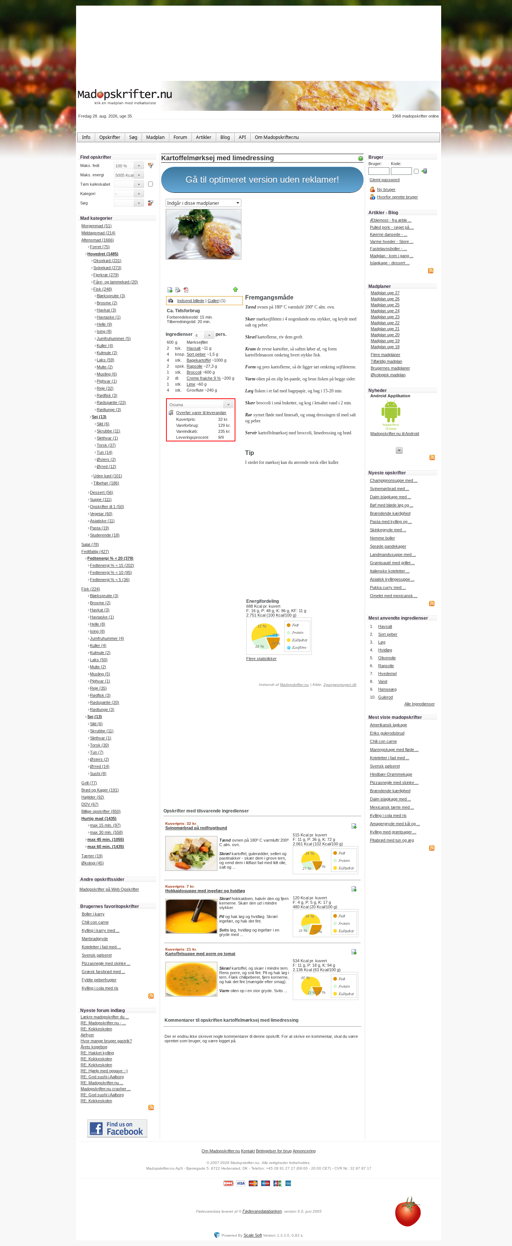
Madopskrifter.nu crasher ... (106, 1089)
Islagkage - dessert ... (390, 263)
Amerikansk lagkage (388, 725)
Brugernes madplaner (390, 368)
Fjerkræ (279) (106, 275)
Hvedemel (387, 673)
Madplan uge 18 (385, 346)
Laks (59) (105, 360)
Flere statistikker (261, 658)
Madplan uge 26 (385, 299)
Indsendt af (283, 685)
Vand (382, 681)
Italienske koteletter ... (390, 571)
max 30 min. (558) (106, 832)
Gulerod (385, 697)
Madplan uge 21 (385, 328)
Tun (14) (104, 452)
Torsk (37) (106, 445)
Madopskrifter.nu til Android (394, 433)
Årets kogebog (94, 1047)
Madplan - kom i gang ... (391, 255)
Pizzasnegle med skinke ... (106, 963)
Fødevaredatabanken (262, 1211)
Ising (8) (104, 331)
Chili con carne (95, 922)
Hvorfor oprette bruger (397, 197)
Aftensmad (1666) (97, 240)
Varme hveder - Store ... (391, 241)
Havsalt (194, 348)
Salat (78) (90, 544)
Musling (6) (107, 374)
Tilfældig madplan (386, 361)
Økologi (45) (92, 863)
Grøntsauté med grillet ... (392, 562)
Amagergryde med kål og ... (395, 823)
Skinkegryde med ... (388, 530)
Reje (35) (98, 688)
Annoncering (304, 1151)
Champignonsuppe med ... (394, 480)
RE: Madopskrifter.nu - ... (103, 1023)
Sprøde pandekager (388, 546)
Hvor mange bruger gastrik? (106, 1041)
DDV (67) (90, 804)
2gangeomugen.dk (339, 685)
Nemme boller (382, 538)
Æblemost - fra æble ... (391, 220)
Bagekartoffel (199, 360)
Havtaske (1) (109, 317)
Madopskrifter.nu (294, 685)
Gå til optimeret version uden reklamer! (262, 179)
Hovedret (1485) (102, 254)
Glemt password (385, 179)
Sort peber (196, 354)
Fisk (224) (90, 589)
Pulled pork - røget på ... (392, 227)
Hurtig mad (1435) (99, 818)
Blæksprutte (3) (111, 296)
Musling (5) (100, 674)
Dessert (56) (101, 492)
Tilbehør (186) (106, 483)
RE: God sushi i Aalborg (102, 1077)
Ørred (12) (106, 466)
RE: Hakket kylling (97, 1053)
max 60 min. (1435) (105, 846)
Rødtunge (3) (109, 409)
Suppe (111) (101, 499)
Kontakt (248, 1151)
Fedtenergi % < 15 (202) (112, 565)
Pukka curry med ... (388, 587)
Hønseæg (387, 689)
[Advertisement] (303, 244)
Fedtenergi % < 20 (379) (110, 558)
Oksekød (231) (107, 260)
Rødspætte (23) (111, 402)
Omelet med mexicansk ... (394, 595)
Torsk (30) (99, 745)
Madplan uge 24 (385, 311)
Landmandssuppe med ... (393, 554)
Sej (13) (99, 416)
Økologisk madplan (388, 375)
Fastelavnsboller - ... (388, 248)
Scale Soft (253, 1235)
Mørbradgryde (95, 938)
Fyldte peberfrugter (99, 980)
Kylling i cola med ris (100, 988)
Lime (191, 384)
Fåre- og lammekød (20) (115, 282)
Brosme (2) (107, 303)
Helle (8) (97, 624)
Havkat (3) (106, 310)
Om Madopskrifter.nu (221, 1151)
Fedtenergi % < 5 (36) (110, 579)
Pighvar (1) (107, 381)
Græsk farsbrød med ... (103, 971)
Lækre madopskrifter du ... (105, 1017)
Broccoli (194, 372)
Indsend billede (190, 300)
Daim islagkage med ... (390, 497)
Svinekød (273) (107, 267)
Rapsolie (194, 366)
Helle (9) (104, 324)
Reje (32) (105, 388)
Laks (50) (99, 659)
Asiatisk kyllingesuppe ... (392, 579)
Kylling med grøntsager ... (393, 832)
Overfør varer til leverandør (201, 412)
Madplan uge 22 (385, 322)
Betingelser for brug (274, 1151)
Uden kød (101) (107, 476)
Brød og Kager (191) (100, 790)
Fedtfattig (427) (95, 551)
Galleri (213, 300)
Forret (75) (100, 246)
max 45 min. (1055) (105, 839)
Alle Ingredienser (419, 704)
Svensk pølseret (97, 955)
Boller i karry (93, 914)
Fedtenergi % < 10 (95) (111, 572)
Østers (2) (106, 459)
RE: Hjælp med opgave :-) (104, 1071)
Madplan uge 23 (385, 316)
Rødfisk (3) (107, 395)
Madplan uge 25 (385, 305)
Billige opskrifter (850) (101, 811)
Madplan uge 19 (385, 340)
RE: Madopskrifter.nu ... (102, 1083)
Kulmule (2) (107, 352)
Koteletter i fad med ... (101, 947)
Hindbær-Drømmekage (391, 774)
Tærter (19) (92, 856)
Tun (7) (96, 752)
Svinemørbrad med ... (389, 488)
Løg (381, 642)
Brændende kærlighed (390, 513)
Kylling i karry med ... (101, 930)
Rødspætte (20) (104, 702)
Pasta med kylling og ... (391, 521)
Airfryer (87, 1035)
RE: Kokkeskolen (96, 1029)
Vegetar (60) (101, 513)
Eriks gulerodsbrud (387, 733)
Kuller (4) (105, 345)
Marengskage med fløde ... (394, 749)
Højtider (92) (92, 797)
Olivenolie (387, 658)
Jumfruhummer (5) (114, 338)
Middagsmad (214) (98, 233)
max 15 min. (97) (105, 825)
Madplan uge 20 (385, 334)
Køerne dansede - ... (388, 234)
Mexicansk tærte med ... (392, 807)
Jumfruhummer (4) (107, 638)
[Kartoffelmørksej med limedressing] (203, 234)
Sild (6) (103, 424)
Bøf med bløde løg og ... (391, 505)
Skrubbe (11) (108, 431)
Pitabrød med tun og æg (392, 840)
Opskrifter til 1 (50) (107, 506)
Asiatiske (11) (102, 521)
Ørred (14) (99, 766)
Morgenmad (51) (96, 226)
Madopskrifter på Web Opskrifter (109, 889)
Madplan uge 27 (385, 293)
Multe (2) (105, 367)
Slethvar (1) (107, 438)
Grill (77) (89, 783)
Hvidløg (385, 650)
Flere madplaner (385, 354)
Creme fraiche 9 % (204, 378)
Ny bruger (386, 189)
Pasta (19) (99, 528)
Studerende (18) (105, 535)
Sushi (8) (98, 773)
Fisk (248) (102, 289)
